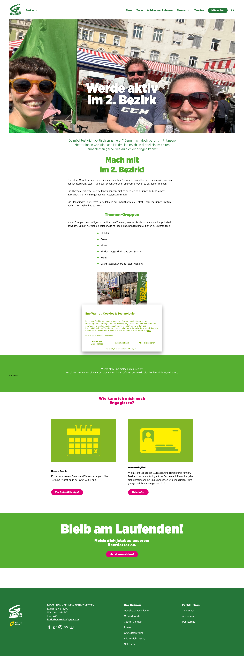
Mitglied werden (132, 616)
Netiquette (130, 644)
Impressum (188, 616)
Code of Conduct (133, 621)
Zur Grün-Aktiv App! (67, 492)
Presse (127, 627)
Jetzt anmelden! (122, 554)
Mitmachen (219, 10)
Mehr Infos (138, 492)
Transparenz (188, 621)
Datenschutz (188, 610)
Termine (199, 10)
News (129, 10)
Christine (100, 145)
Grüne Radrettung (133, 632)
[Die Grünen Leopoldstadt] (15, 9)
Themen (181, 10)
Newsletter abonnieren (136, 610)
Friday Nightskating (134, 638)
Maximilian (120, 145)
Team (139, 10)
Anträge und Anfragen (160, 10)
